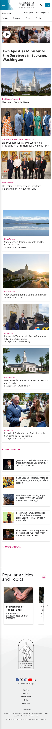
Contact (39, 18)
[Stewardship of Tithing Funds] (18, 601)
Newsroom (7, 13)
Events (28, 18)
